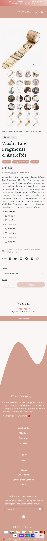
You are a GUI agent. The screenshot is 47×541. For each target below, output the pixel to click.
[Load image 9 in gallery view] (11, 90)
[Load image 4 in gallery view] (35, 74)
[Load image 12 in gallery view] (35, 90)
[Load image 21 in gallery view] (11, 115)
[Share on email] (32, 258)
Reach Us (23, 470)
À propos (23, 443)
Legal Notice (23, 484)
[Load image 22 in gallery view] (19, 115)
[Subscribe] (40, 509)
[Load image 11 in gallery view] (27, 90)
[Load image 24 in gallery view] (35, 115)
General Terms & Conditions (23, 479)
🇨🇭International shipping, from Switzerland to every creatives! (23, 539)
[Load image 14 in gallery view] (19, 98)
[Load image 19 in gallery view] (27, 107)
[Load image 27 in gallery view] (27, 123)
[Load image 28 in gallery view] (35, 123)
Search (23, 460)
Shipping (13, 172)
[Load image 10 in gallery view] (19, 90)
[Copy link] (37, 258)
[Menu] (5, 12)
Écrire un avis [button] (23, 318)
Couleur (4, 269)
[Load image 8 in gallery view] (35, 82)
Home (4, 132)
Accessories (23, 438)
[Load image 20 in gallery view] (35, 107)
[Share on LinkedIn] (21, 258)
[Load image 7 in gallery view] (27, 82)
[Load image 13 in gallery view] (11, 98)
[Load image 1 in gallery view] (11, 74)
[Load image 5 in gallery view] (11, 82)
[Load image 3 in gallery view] (27, 74)
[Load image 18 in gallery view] (19, 107)
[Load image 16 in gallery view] (35, 98)
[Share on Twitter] (15, 258)
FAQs (23, 465)
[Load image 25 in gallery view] (11, 123)
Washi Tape (34, 162)
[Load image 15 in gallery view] (27, 98)
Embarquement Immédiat (21, 162)
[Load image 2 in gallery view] (19, 74)
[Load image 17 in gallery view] (11, 107)
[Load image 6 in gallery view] (19, 82)
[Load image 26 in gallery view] (19, 123)
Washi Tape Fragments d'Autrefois (26, 132)
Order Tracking (23, 474)
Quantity (5, 280)
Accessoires (6, 162)
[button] (36, 12)
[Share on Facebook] (10, 258)
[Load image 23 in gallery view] (27, 115)
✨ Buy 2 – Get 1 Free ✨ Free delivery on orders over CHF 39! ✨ (23, 3)
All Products (23, 433)
